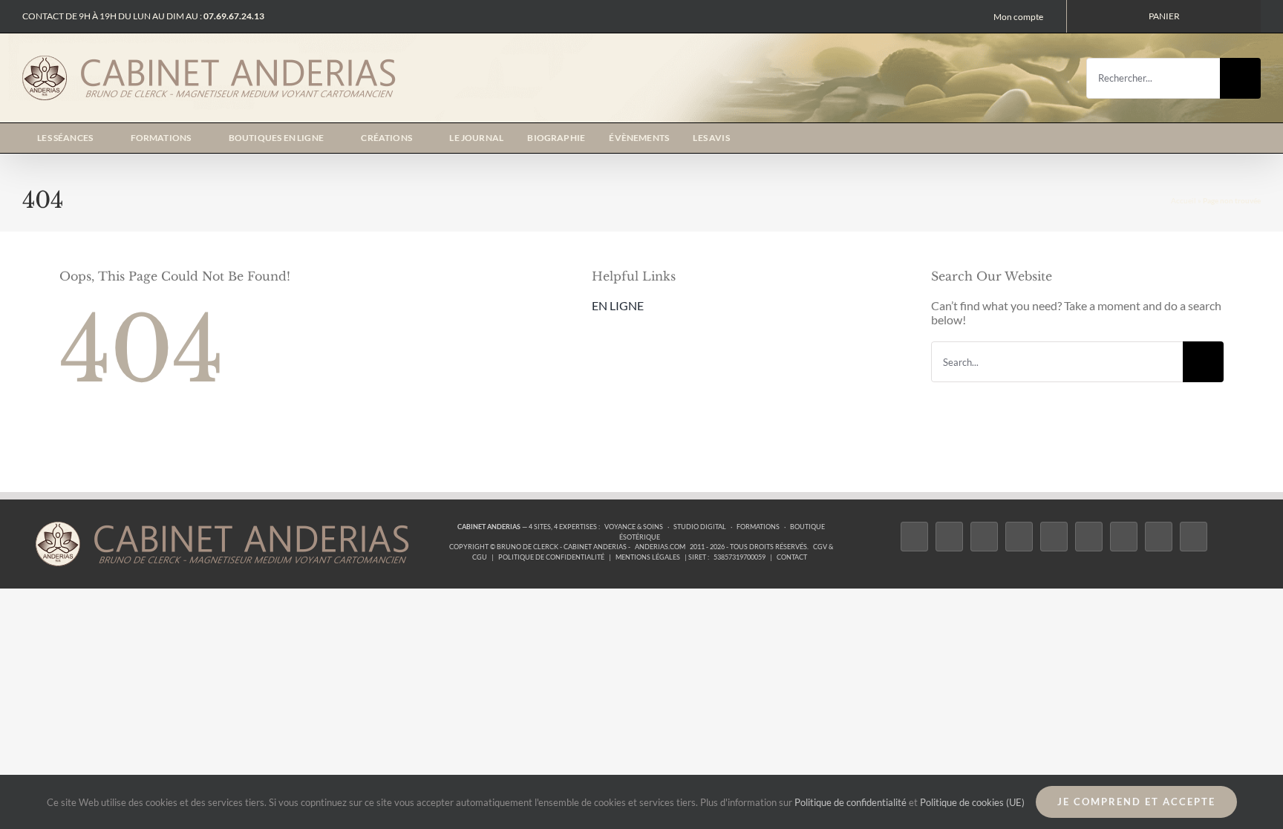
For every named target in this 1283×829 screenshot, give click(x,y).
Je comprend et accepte (1136, 801)
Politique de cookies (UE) (972, 802)
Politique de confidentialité (551, 557)
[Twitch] (1054, 536)
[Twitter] (949, 536)
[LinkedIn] (1123, 536)
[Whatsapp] (1158, 536)
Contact (792, 557)
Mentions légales (648, 557)
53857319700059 (739, 557)
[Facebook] (914, 536)
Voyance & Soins (633, 526)
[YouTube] (1089, 536)
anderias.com (660, 547)
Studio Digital (699, 526)
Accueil (1183, 200)
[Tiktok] (1019, 536)
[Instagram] (984, 536)
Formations (758, 526)
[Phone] (1193, 536)
